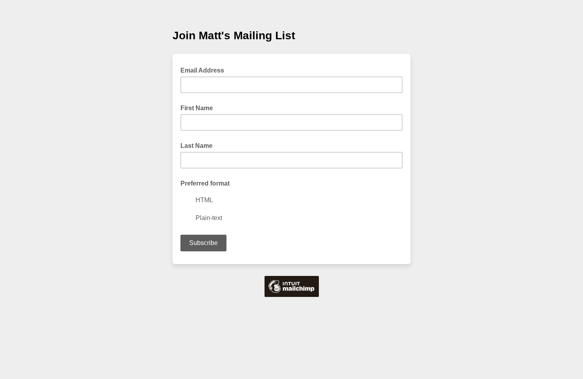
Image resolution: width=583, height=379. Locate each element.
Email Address (204, 69)
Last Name (196, 145)
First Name (196, 108)
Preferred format (205, 183)
